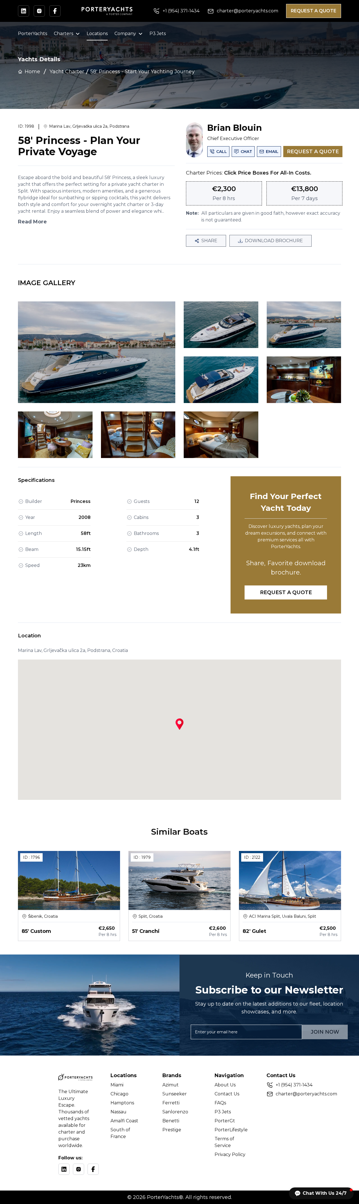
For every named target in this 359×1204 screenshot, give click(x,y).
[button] (321, 1193)
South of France (120, 1133)
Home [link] (32, 71)
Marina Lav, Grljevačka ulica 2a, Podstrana (89, 126)
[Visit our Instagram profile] (39, 11)
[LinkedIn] (64, 1169)
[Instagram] (78, 1169)
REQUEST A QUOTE (313, 10)
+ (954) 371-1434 (294, 1085)
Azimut (170, 1085)
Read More (32, 222)
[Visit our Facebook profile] (55, 11)
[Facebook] (93, 1169)
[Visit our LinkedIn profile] (23, 11)
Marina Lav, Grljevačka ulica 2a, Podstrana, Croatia (73, 650)
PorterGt (225, 1120)
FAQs (220, 1102)
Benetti (170, 1120)
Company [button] (125, 33)
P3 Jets (157, 33)
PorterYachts (32, 33)
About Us (225, 1085)
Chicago (119, 1094)
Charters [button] (63, 33)
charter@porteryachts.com (306, 1094)
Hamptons (122, 1102)
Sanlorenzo (175, 1111)
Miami (117, 1085)
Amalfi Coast (124, 1120)
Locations (97, 33)
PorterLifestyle (231, 1129)
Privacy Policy (230, 1154)
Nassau (118, 1111)
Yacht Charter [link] (67, 71)
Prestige (171, 1129)
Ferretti (171, 1102)
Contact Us (227, 1094)
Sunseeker (174, 1094)
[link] (142, 71)
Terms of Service (224, 1142)
